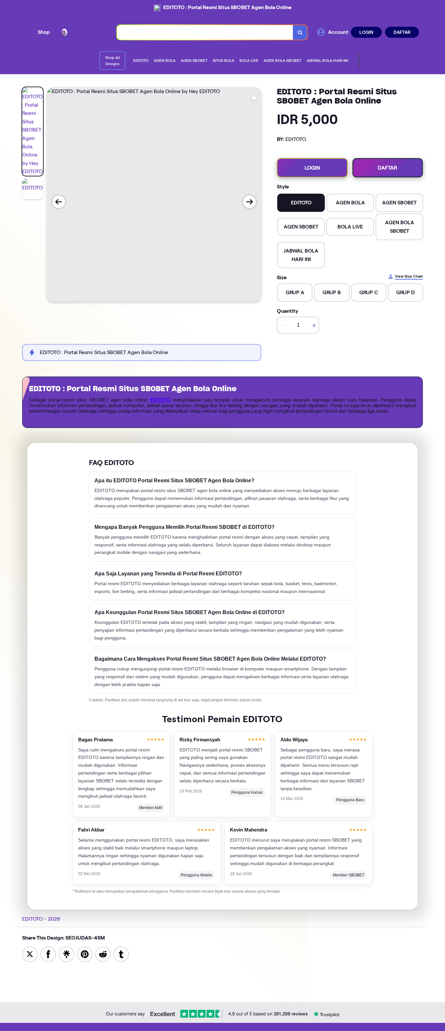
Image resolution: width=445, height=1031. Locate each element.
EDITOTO (160, 400)
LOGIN (366, 32)
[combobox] (205, 32)
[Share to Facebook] (48, 953)
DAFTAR (402, 32)
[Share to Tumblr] (121, 953)
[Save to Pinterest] (85, 953)
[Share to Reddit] (103, 953)
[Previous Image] (58, 202)
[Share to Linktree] (66, 953)
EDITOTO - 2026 (41, 919)
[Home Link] (83, 32)
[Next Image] (249, 202)
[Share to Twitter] (30, 953)
